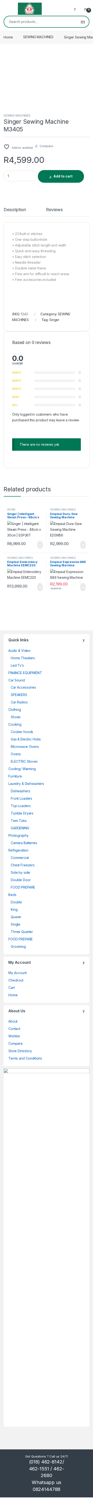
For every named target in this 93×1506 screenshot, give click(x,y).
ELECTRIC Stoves (24, 761)
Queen (16, 917)
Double (16, 902)
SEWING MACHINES (38, 37)
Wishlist (14, 1036)
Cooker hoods (22, 732)
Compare (15, 1043)
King (14, 909)
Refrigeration (18, 850)
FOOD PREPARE (23, 887)
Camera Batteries (24, 843)
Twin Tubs (19, 821)
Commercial (20, 858)
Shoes (16, 717)
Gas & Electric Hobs (26, 739)
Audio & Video (19, 650)
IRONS (11, 509)
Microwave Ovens (25, 747)
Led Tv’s (17, 665)
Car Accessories (23, 687)
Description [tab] (15, 210)
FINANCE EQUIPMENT (25, 673)
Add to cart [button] (39, 545)
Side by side (20, 872)
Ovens (16, 754)
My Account (17, 973)
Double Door (21, 880)
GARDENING (20, 828)
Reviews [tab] (54, 210)
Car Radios (19, 702)
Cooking (14, 724)
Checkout (15, 980)
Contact (14, 1029)
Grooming (18, 946)
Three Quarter (22, 932)
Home (8, 37)
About (12, 1021)
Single (15, 924)
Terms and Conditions (25, 1058)
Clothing (14, 709)
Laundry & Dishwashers (26, 784)
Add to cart (62, 176)
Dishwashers (20, 791)
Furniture (15, 776)
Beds (12, 895)
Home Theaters (23, 658)
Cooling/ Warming (22, 769)
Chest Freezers (23, 865)
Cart (11, 988)
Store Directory (20, 1051)
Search (83, 21)
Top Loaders (21, 806)
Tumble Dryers (22, 813)
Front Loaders (21, 798)
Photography (18, 835)
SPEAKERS (19, 695)
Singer (54, 320)
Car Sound (16, 680)
